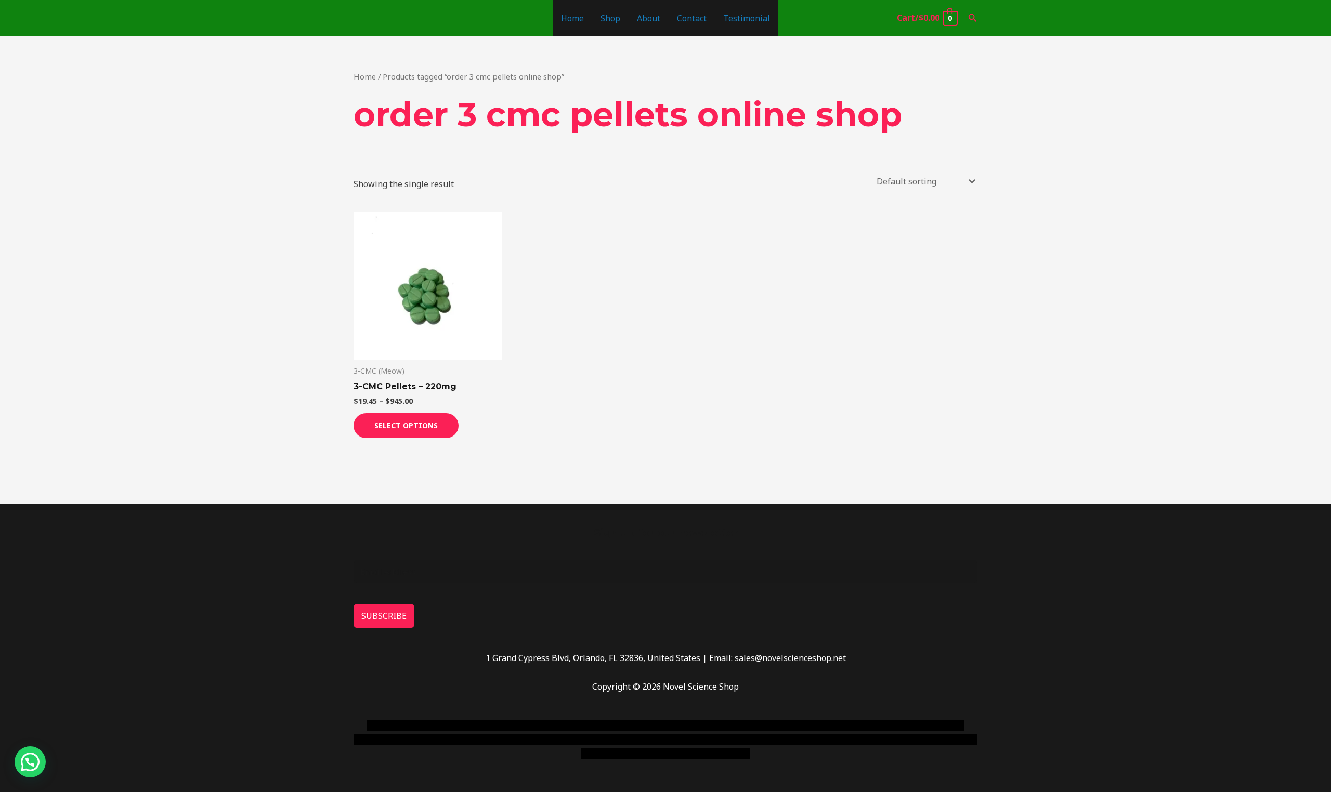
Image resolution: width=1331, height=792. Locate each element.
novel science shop (403, 725)
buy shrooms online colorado (455, 739)
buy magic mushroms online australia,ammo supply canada (815, 725)
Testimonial (746, 18)
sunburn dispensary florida (567, 739)
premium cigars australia (823, 739)
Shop (610, 18)
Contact (692, 18)
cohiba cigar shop (737, 739)
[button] (972, 18)
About (648, 18)
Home (572, 18)
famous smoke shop (559, 725)
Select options (406, 425)
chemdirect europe (481, 725)
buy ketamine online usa (648, 725)
